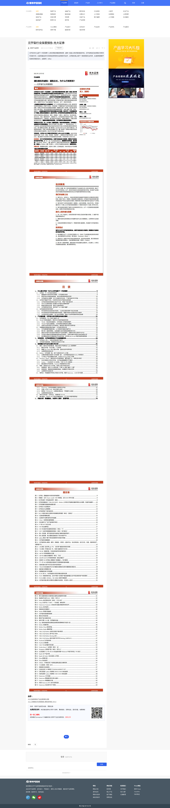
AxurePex (137, 791)
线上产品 (109, 792)
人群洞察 (126, 14)
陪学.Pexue (137, 789)
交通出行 (82, 14)
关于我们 (123, 789)
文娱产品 (82, 17)
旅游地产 (38, 20)
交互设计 (82, 27)
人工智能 (111, 17)
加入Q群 (123, 792)
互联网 (67, 17)
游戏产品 (38, 17)
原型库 (76, 3)
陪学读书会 (39, 30)
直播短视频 (39, 14)
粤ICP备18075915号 (85, 806)
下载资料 (59, 48)
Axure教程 (53, 27)
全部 (37, 11)
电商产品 (53, 11)
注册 (142, 3)
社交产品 (126, 11)
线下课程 (109, 794)
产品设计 (67, 27)
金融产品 (67, 11)
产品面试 (126, 27)
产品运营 (97, 27)
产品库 (88, 3)
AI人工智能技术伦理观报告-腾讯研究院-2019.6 (42, 702)
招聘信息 (109, 797)
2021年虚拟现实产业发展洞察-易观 (38, 699)
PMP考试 (137, 794)
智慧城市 (53, 14)
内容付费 (53, 17)
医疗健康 (97, 17)
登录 (133, 3)
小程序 (111, 11)
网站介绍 (95, 789)
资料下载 (53, 30)
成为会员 (95, 792)
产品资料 (64, 3)
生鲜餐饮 (111, 14)
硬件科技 (82, 11)
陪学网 (109, 789)
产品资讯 (111, 27)
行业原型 (97, 11)
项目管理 (82, 30)
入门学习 (100, 3)
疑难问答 (67, 30)
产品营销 (82, 20)
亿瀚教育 (123, 794)
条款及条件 (96, 797)
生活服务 (126, 17)
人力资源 (97, 14)
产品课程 (112, 3)
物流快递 (67, 14)
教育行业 (53, 20)
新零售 (67, 20)
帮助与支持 (96, 794)
